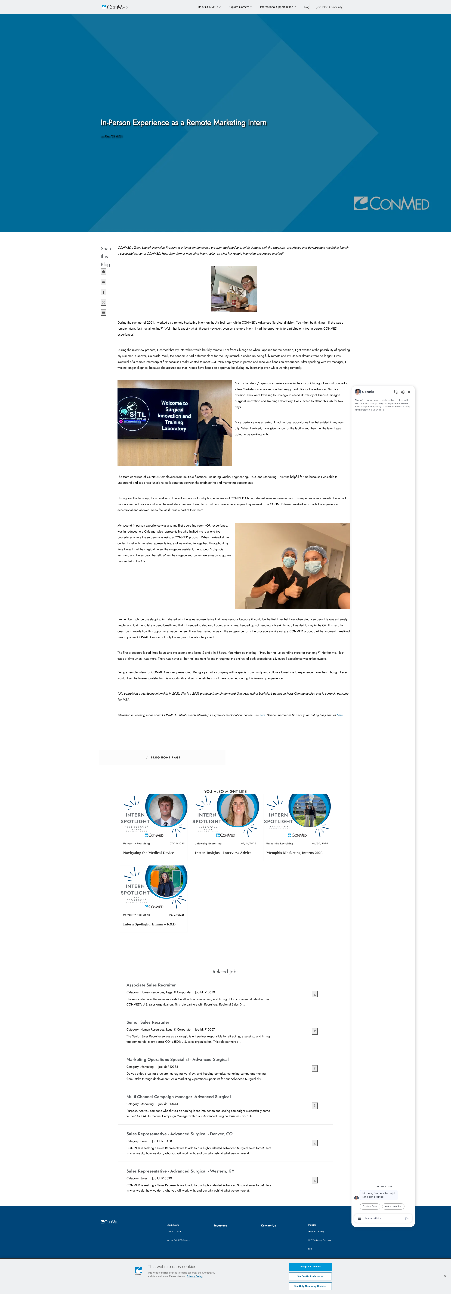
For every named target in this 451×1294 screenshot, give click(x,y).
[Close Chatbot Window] (409, 391)
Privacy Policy (195, 1276)
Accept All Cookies (310, 1266)
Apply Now (303, 993)
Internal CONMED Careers (178, 1240)
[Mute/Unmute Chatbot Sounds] (402, 391)
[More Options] (359, 1218)
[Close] (445, 1276)
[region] (383, 805)
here (262, 715)
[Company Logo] (109, 7)
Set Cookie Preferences (310, 1276)
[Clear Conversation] (395, 392)
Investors (220, 1226)
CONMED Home (174, 1231)
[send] (406, 1218)
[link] (153, 827)
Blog (306, 7)
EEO (310, 1249)
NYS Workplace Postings (319, 1240)
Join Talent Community (329, 7)
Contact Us (268, 1226)
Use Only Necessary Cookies (310, 1286)
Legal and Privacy (316, 1231)
